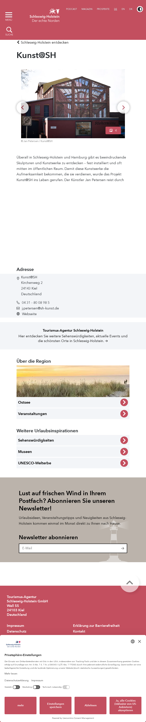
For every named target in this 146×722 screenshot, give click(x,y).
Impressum (15, 626)
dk (130, 9)
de (115, 9)
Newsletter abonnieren (48, 537)
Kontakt (79, 631)
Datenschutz (16, 631)
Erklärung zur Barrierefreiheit (96, 626)
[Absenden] (122, 548)
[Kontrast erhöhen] (140, 9)
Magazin (87, 9)
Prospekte (103, 9)
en (123, 9)
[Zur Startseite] (44, 15)
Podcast (71, 9)
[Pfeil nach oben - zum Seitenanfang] (129, 582)
